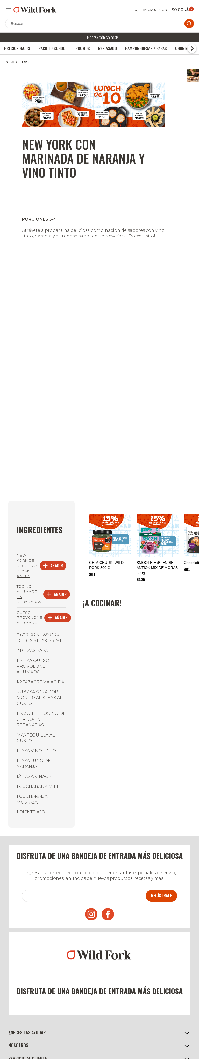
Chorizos (183, 48)
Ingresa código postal (103, 37)
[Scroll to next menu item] (192, 48)
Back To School (52, 48)
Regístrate (161, 895)
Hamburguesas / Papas (146, 48)
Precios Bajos (17, 48)
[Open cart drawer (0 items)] (189, 11)
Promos (82, 48)
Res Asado (107, 48)
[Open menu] (8, 10)
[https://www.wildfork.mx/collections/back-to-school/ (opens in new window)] (93, 125)
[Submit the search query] (189, 23)
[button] (99, 1032)
